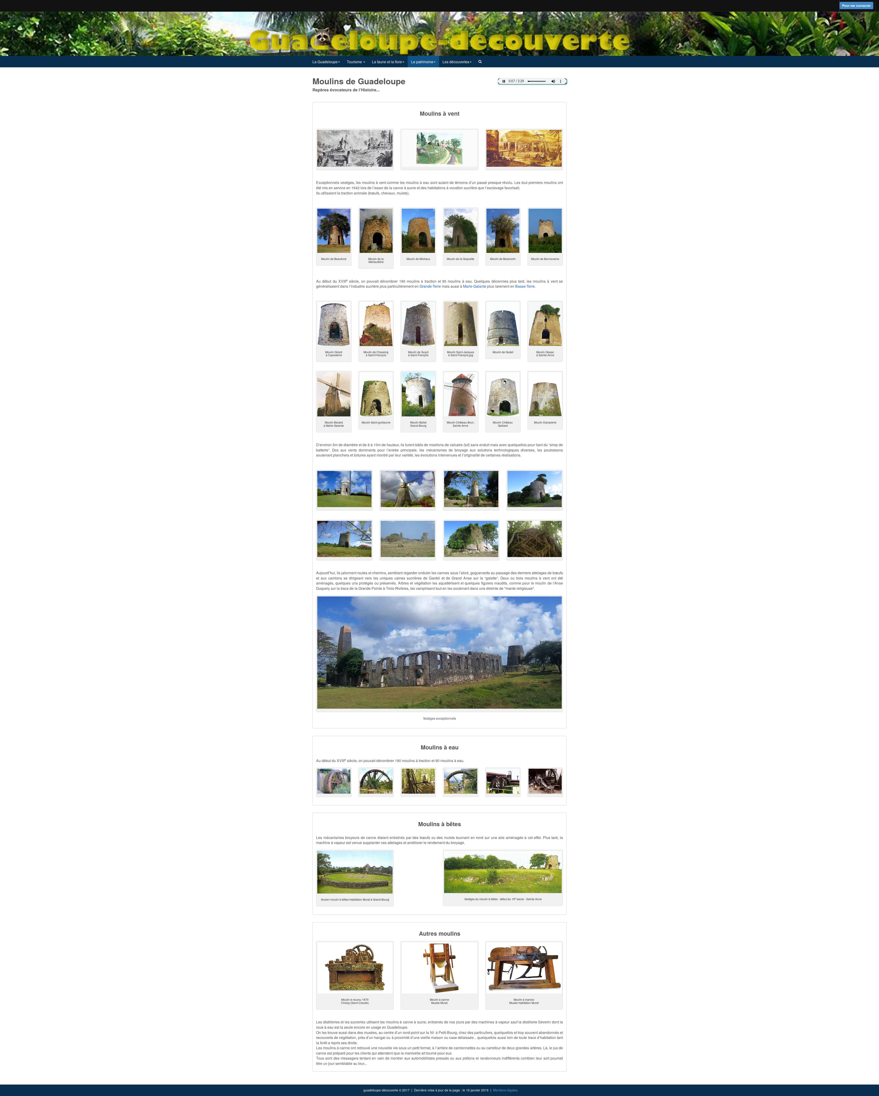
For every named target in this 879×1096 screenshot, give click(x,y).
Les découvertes (455, 61)
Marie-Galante (474, 286)
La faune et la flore (387, 61)
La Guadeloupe (325, 61)
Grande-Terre (430, 286)
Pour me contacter (856, 5)
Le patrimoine (422, 61)
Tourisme (355, 61)
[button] (480, 61)
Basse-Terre (525, 286)
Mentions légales (505, 1090)
